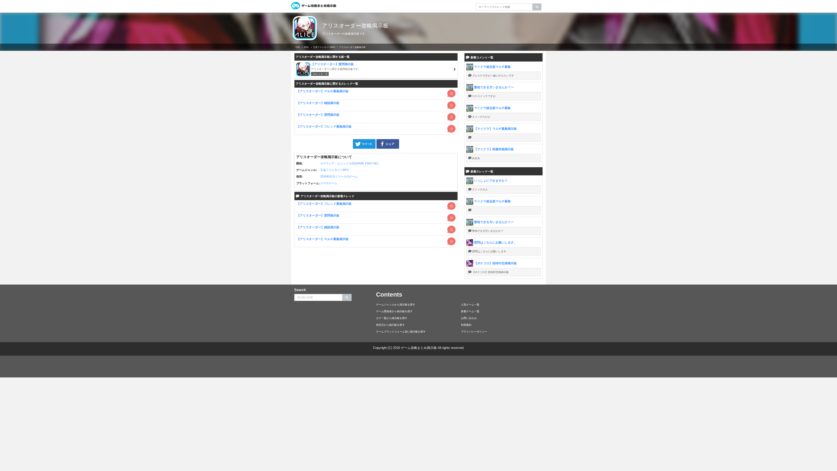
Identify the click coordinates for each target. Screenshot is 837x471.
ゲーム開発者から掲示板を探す (394, 311)
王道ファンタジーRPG (324, 47)
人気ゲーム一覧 (470, 304)
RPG (306, 47)
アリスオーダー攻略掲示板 (355, 25)
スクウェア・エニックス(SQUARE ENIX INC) (349, 163)
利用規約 (466, 324)
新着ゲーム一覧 (470, 311)
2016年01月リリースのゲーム (339, 176)
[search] (536, 6)
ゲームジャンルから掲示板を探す (395, 304)
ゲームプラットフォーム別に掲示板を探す (401, 331)
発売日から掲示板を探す (390, 324)
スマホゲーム (328, 183)
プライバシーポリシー (474, 331)
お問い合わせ (469, 318)
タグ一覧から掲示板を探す (391, 318)
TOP (297, 47)
